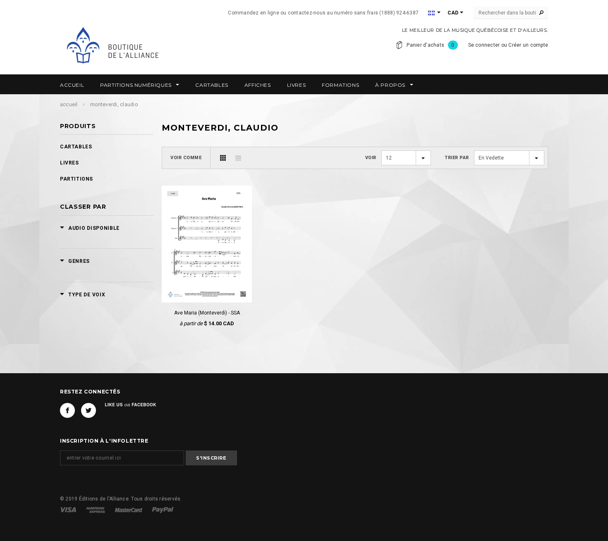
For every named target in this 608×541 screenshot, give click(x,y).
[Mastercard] (129, 509)
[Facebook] (67, 410)
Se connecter (484, 45)
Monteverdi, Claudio (114, 104)
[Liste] (238, 158)
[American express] (96, 509)
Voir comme (186, 157)
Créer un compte (528, 45)
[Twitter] (88, 410)
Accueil (69, 104)
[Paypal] (163, 509)
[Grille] (223, 158)
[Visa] (68, 509)
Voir (370, 157)
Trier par (457, 157)
